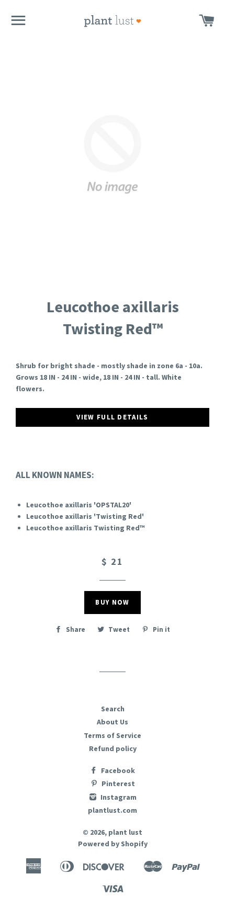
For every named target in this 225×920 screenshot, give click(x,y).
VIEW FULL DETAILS (112, 417)
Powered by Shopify (113, 843)
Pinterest (117, 783)
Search (113, 708)
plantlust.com (112, 810)
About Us (112, 721)
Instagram (118, 797)
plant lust (125, 832)
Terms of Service (112, 735)
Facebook (117, 770)
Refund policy (113, 748)
